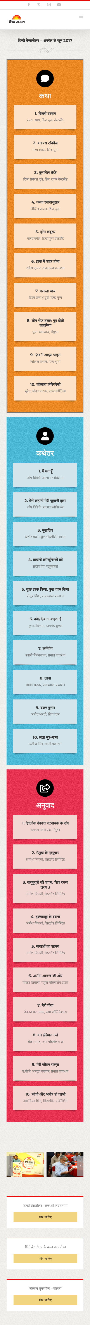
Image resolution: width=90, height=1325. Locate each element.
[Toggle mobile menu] (81, 16)
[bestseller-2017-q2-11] (65, 1155)
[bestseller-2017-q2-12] (25, 1155)
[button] (10, 1166)
